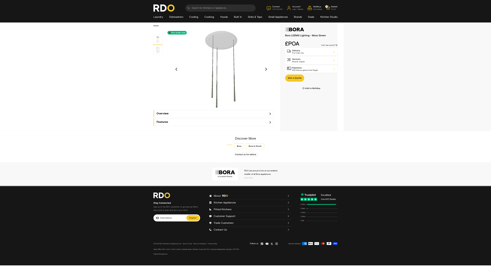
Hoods (224, 17)
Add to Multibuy (312, 88)
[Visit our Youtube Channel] (267, 244)
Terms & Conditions (200, 244)
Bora (239, 146)
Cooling (193, 17)
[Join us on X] (272, 244)
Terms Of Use (187, 244)
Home (156, 26)
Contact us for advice (245, 155)
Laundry (158, 17)
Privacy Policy (212, 244)
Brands (298, 17)
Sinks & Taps (255, 17)
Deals (311, 17)
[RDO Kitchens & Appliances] (164, 8)
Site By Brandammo (160, 254)
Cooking (209, 17)
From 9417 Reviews (328, 199)
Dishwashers (176, 17)
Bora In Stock (255, 146)
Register (193, 218)
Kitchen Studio (329, 17)
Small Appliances (278, 17)
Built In (238, 17)
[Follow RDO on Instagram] (276, 244)
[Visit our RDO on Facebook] (262, 244)
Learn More (248, 178)
